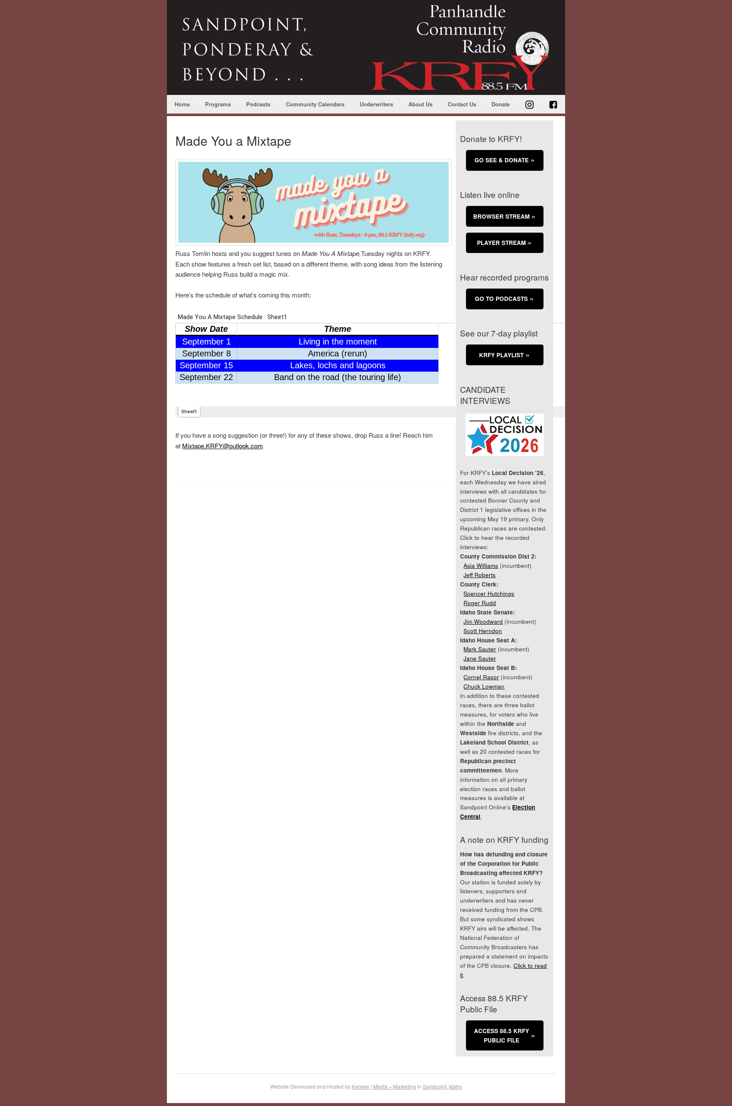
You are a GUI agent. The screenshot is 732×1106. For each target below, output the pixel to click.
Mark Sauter (479, 649)
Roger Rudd (479, 603)
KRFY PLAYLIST (501, 355)
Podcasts (258, 104)
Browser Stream (501, 216)
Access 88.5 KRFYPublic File (501, 1035)
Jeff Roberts (479, 575)
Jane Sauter (479, 658)
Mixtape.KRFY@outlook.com (222, 445)
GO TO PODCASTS (501, 299)
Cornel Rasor (481, 677)
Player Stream (501, 243)
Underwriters (376, 104)
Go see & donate (501, 160)
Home (182, 104)
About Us (420, 104)
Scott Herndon (482, 631)
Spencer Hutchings (488, 593)
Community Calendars (315, 104)
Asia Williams (480, 565)
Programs (218, 104)
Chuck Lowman (484, 686)
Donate (500, 104)
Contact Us (462, 104)
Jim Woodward (483, 621)
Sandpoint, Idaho (442, 1086)
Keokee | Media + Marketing (384, 1086)
